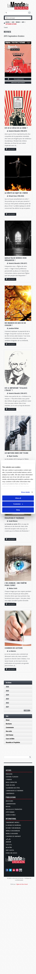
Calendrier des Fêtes (13, 788)
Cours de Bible (10, 739)
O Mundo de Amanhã (13, 836)
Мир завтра (10, 850)
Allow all (18, 498)
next (27, 710)
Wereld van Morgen (13, 831)
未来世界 (8, 842)
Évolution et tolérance (14, 518)
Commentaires (11, 804)
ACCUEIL (8, 770)
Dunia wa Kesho (11, 853)
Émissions (9, 774)
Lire (13, 22)
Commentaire (10, 727)
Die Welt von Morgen (13, 828)
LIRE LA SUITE (11, 149)
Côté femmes (10, 812)
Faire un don (10, 785)
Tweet (6, 27)
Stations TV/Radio (12, 777)
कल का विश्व (9, 847)
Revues (18, 22)
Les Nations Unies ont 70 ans (16, 453)
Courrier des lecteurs (14, 648)
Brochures (9, 724)
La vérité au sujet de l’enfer (16, 193)
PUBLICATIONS (11, 797)
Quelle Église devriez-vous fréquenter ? (15, 259)
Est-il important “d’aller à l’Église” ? (16, 389)
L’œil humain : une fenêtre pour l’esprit (16, 584)
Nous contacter (11, 782)
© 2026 (9, 878)
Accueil (8, 22)
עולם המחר (9, 845)
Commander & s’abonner (14, 791)
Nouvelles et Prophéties (13, 742)
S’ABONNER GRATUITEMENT (18, 82)
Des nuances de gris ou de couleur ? (15, 324)
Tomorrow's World (12, 822)
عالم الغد (8, 839)
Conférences (10, 793)
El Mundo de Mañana (13, 825)
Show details (25, 492)
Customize (17, 504)
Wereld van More (12, 833)
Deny (18, 510)
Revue (7, 720)
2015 (23, 22)
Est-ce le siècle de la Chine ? (16, 128)
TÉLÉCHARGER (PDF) (19, 79)
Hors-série (9, 731)
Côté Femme (9, 735)
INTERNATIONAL (11, 819)
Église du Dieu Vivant (22, 884)
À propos (9, 779)
